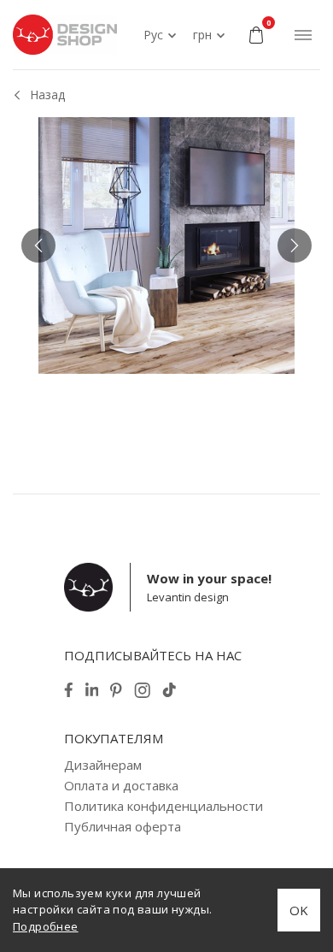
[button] (38, 245)
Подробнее (46, 926)
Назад (47, 94)
